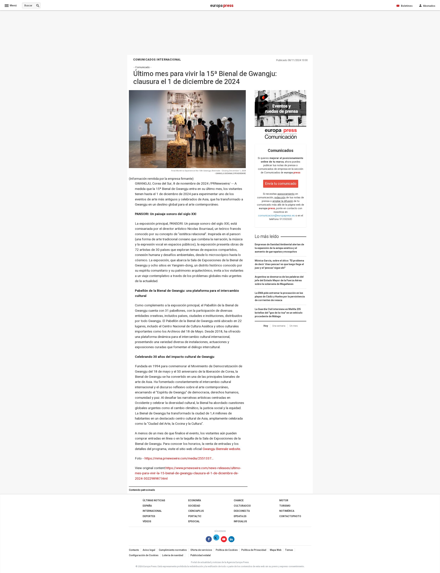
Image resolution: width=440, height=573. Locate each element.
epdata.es (240, 516)
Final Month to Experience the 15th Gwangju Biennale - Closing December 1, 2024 (208, 170)
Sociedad (194, 506)
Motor (283, 500)
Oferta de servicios (201, 550)
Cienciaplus (196, 511)
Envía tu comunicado (280, 183)
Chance (239, 500)
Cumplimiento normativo (173, 550)
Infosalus (240, 521)
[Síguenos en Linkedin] (231, 539)
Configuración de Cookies (143, 555)
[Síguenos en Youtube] (223, 539)
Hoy (265, 326)
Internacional (152, 511)
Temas (289, 550)
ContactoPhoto (290, 516)
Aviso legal (149, 550)
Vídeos (147, 521)
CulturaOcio (242, 506)
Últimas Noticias (154, 500)
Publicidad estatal (200, 555)
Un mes (294, 326)
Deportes (149, 516)
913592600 (285, 219)
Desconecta (242, 511)
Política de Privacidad (253, 550)
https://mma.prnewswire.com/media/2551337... (179, 458)
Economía (194, 500)
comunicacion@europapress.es (276, 215)
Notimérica (286, 511)
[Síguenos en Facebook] (208, 539)
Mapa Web (275, 550)
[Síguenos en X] (216, 539)
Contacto (134, 550)
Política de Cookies (227, 550)
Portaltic (194, 516)
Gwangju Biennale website (221, 449)
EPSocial (194, 521)
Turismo (284, 506)
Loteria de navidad (172, 555)
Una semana (278, 326)
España (147, 506)
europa (292, 172)
